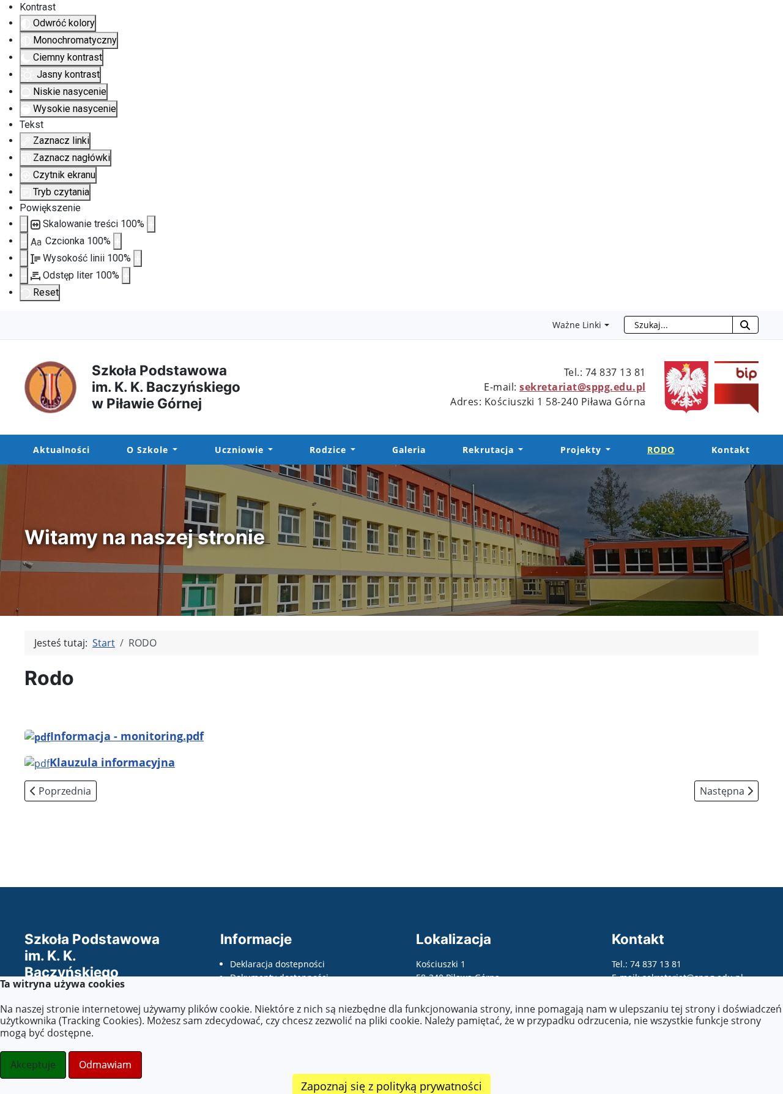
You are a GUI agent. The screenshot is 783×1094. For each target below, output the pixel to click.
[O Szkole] (172, 450)
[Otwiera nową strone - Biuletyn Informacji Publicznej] (733, 386)
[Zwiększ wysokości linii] (137, 258)
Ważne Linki (576, 325)
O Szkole (147, 449)
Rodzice (328, 449)
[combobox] (678, 325)
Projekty (580, 449)
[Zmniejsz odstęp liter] (24, 275)
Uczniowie (239, 449)
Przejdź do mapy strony (9, 320)
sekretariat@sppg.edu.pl (582, 387)
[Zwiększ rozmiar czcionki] (117, 241)
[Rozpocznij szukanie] (745, 325)
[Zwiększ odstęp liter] (126, 275)
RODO (661, 449)
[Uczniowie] (268, 450)
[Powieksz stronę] (151, 224)
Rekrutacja (488, 449)
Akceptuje (33, 1064)
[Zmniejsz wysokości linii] (24, 258)
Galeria (409, 449)
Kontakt (730, 449)
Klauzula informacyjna (112, 762)
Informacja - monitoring (127, 736)
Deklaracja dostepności (277, 964)
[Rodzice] (350, 450)
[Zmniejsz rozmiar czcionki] (24, 241)
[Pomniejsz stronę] (24, 224)
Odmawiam (105, 1064)
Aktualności (61, 449)
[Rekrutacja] (518, 450)
